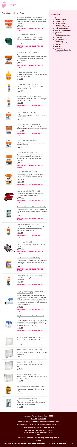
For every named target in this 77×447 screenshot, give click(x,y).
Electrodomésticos (61, 39)
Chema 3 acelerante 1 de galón (26, 112)
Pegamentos (59, 48)
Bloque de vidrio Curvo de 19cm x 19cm (29, 349)
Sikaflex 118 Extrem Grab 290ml (27, 84)
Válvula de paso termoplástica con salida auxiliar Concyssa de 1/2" (30, 292)
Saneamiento (59, 52)
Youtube (30, 437)
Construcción (59, 21)
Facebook (21, 437)
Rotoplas (42, 419)
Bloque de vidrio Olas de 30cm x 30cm (29, 362)
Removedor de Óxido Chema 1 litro (28, 224)
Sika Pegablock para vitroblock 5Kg (28, 258)
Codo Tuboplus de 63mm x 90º (27, 34)
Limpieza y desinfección (62, 27)
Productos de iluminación (63, 50)
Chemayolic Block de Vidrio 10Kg (27, 52)
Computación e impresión (63, 36)
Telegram (48, 437)
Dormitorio (58, 37)
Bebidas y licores (60, 19)
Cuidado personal (60, 23)
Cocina (57, 34)
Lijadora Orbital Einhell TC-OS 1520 (28, 191)
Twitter (56, 437)
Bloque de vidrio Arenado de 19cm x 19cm (30, 337)
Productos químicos (61, 28)
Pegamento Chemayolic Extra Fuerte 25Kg (30, 386)
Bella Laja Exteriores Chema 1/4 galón (29, 96)
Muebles (58, 46)
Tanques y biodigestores (63, 30)
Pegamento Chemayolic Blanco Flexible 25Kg (31, 207)
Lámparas (58, 44)
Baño (56, 18)
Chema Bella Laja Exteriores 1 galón (28, 124)
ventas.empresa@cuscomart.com (47, 424)
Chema (34, 419)
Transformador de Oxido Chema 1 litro (29, 275)
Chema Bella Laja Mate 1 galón (27, 140)
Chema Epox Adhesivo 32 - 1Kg (27, 152)
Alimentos (58, 32)
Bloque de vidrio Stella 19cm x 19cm (28, 374)
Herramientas (59, 25)
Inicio (38, 440)
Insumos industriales (61, 43)
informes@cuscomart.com (48, 421)
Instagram (39, 437)
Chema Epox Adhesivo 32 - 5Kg (27, 171)
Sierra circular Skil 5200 (24, 242)
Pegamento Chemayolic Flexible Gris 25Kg (30, 398)
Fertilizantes (59, 41)
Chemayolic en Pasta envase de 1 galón (29, 17)
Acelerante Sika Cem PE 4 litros (27, 72)
